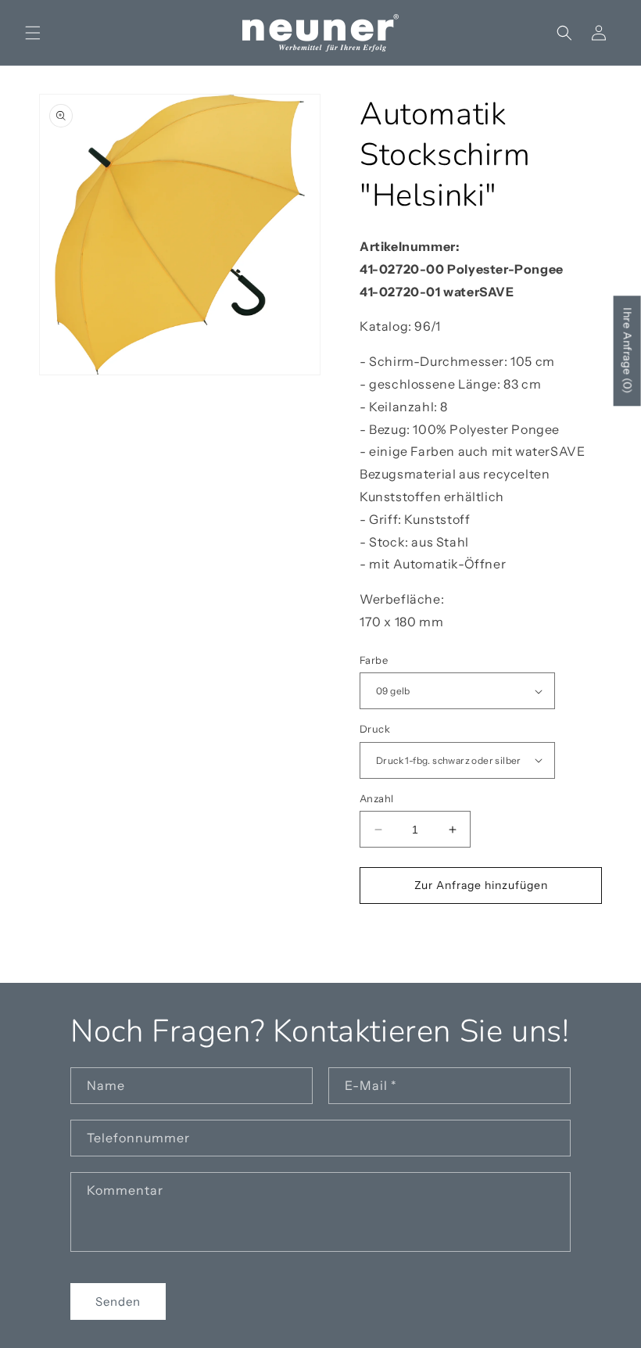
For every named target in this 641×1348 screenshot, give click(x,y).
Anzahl (376, 798)
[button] (33, 33)
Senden (118, 1301)
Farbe (374, 660)
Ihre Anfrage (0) (628, 350)
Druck (375, 728)
